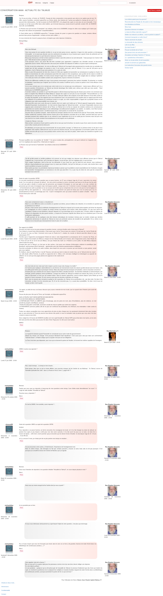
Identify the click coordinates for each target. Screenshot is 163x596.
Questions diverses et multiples (134, 29)
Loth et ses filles (130, 45)
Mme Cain (128, 27)
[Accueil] (31, 3)
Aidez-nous (38, 3)
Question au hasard (154, 10)
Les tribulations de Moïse (132, 24)
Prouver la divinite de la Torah (134, 50)
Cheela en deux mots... (8, 583)
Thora (21, 43)
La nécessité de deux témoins (134, 42)
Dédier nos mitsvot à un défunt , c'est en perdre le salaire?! (142, 34)
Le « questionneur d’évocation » (134, 57)
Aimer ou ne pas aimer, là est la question (137, 60)
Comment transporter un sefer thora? (136, 37)
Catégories (45, 3)
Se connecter (132, 3)
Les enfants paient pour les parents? (136, 19)
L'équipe (52, 3)
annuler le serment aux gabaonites (135, 62)
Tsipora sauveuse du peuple (133, 39)
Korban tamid (129, 67)
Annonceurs (5, 586)
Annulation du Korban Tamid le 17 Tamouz (137, 55)
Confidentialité (5, 590)
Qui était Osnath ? (130, 47)
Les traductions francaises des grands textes (138, 65)
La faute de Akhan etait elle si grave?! (136, 32)
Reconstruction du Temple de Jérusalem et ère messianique (143, 22)
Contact (3, 594)
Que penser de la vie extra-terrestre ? (136, 52)
